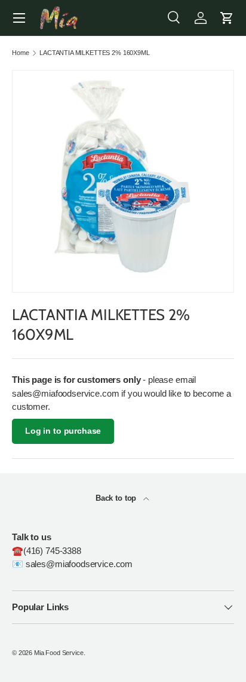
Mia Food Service (59, 652)
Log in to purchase (63, 431)
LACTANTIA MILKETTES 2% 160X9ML (94, 53)
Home (20, 53)
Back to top (117, 498)
